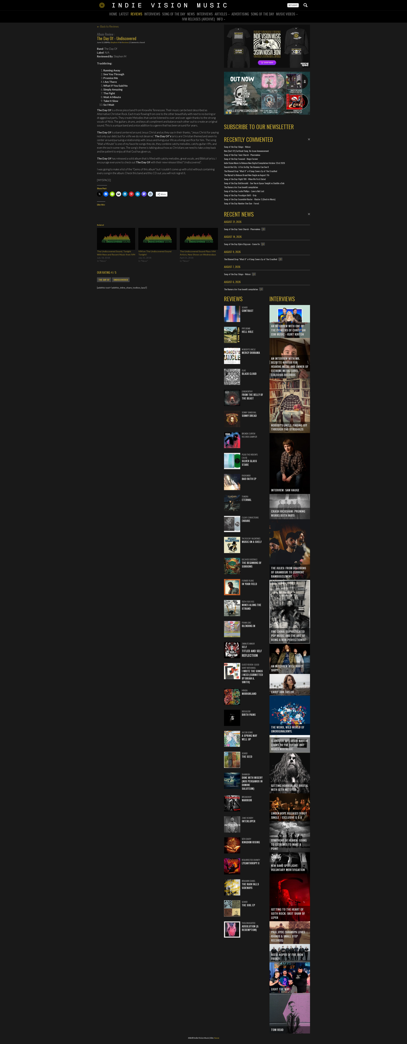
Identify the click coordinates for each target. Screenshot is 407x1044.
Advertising (240, 14)
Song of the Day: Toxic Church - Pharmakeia (242, 154)
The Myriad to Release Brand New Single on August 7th (246, 175)
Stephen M (115, 42)
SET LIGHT (293, 5)
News (191, 14)
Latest (124, 14)
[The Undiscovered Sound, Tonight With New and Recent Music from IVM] (116, 239)
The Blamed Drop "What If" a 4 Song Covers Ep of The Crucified (250, 171)
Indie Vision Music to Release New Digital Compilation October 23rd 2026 (254, 163)
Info (220, 19)
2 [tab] (230, 112)
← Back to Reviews (108, 26)
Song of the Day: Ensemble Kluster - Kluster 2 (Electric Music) (249, 199)
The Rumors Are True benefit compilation (241, 187)
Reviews (136, 14)
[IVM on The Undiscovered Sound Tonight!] (157, 239)
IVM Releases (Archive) (198, 19)
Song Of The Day (173, 14)
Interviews (152, 14)
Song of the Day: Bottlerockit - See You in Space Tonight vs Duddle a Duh (254, 183)
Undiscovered (121, 279)
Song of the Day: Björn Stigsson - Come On (242, 244)
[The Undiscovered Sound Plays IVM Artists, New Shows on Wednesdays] (199, 239)
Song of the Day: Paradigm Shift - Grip (240, 195)
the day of (104, 279)
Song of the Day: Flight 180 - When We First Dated (245, 179)
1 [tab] (227, 112)
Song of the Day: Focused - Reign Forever (241, 158)
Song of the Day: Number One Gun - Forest (241, 203)
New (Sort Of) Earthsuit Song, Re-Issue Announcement (246, 151)
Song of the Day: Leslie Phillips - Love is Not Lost (244, 191)
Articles (221, 14)
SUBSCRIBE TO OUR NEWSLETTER (259, 126)
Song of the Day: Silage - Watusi (237, 146)
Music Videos (286, 14)
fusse (216, 1038)
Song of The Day (262, 14)
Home (113, 14)
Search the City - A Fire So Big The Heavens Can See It (246, 167)
